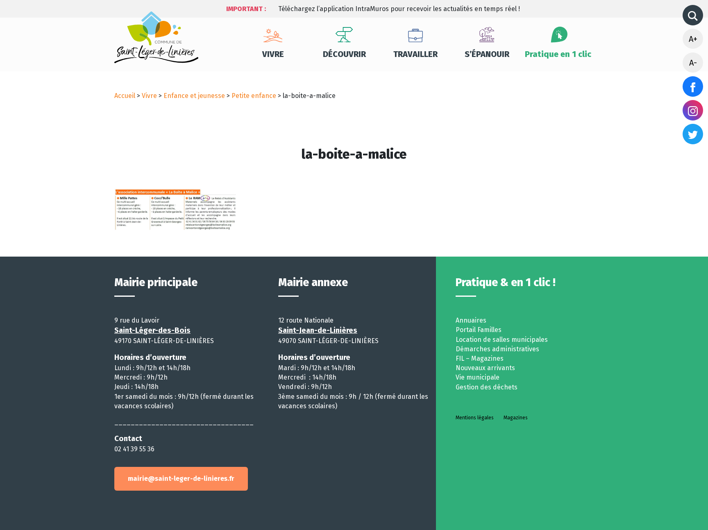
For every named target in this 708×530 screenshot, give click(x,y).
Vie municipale (477, 377)
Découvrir (344, 54)
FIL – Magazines (480, 358)
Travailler (415, 54)
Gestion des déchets (486, 387)
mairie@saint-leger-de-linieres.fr (181, 478)
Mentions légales (475, 418)
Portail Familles (479, 330)
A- (693, 63)
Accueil (124, 96)
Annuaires (471, 320)
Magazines (516, 418)
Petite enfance (253, 96)
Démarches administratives (497, 349)
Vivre (273, 54)
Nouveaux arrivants (485, 368)
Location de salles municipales (502, 339)
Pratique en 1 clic (558, 54)
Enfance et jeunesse (194, 96)
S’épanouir (487, 54)
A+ (693, 39)
